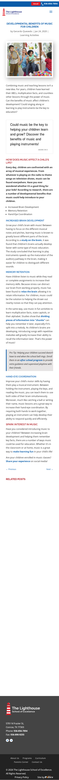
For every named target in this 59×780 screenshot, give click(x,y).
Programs (27, 758)
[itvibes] (49, 777)
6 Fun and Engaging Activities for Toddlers (29, 658)
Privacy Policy (22, 777)
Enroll (35, 3)
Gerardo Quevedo (22, 31)
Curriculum (40, 758)
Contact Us (37, 762)
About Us (14, 758)
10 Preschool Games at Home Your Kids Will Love (28, 591)
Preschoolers (35, 532)
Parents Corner (21, 762)
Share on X (43, 150)
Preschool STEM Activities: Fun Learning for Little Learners (27, 523)
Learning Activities (29, 35)
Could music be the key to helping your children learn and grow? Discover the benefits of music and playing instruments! (29, 134)
